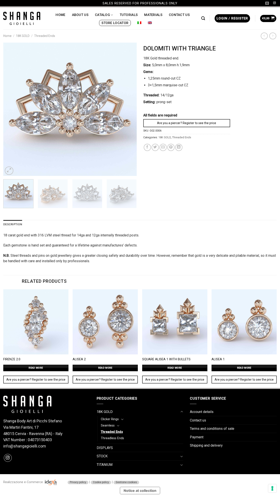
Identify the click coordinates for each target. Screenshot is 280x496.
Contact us (198, 420)
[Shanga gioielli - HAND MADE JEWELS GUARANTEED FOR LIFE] (21, 18)
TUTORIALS (129, 15)
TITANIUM (104, 465)
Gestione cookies (126, 482)
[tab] (12, 224)
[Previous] (11, 109)
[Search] (203, 18)
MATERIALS (153, 15)
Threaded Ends (44, 36)
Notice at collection (140, 490)
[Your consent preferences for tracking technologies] (272, 488)
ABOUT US (80, 15)
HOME (60, 15)
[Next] (129, 109)
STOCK (102, 456)
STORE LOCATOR (115, 23)
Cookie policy (101, 482)
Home (7, 36)
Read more (36, 367)
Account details (202, 412)
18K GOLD (23, 36)
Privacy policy (78, 482)
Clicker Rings (110, 419)
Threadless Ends (112, 438)
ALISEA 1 (218, 359)
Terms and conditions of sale (212, 429)
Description (12, 224)
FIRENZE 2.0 (11, 359)
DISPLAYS (105, 448)
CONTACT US (179, 15)
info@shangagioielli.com (24, 446)
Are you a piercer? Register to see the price (186, 123)
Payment (196, 437)
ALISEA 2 (79, 359)
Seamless (108, 425)
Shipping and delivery (206, 445)
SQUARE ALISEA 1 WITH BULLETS (166, 359)
